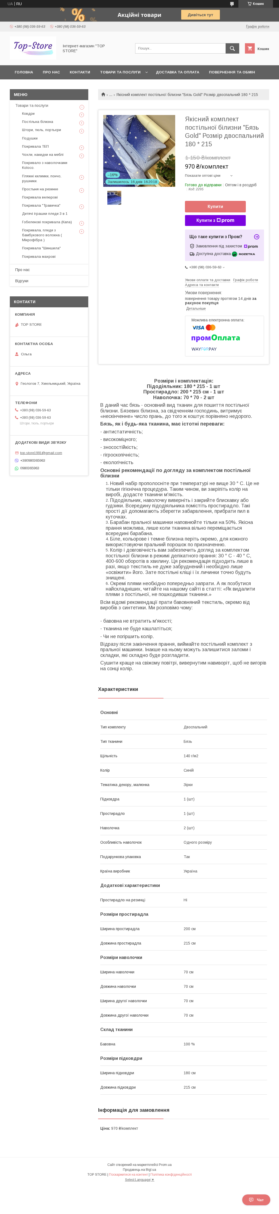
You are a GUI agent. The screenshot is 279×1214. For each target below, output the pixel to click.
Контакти (80, 72)
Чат (260, 1200)
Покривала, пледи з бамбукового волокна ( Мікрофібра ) (42, 235)
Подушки (30, 138)
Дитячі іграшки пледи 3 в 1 (45, 214)
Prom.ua (165, 1165)
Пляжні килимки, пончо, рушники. (41, 178)
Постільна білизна (37, 122)
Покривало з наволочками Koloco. (44, 165)
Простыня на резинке (40, 189)
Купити (215, 206)
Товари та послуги (120, 72)
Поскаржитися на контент (128, 1174)
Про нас (51, 72)
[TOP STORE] (33, 58)
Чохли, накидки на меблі (42, 155)
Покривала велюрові (40, 197)
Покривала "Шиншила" (41, 248)
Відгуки (21, 281)
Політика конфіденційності (171, 1174)
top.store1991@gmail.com (41, 453)
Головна (24, 72)
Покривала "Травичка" (41, 205)
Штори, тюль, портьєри (41, 130)
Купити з (205, 220)
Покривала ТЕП (35, 146)
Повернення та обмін (232, 72)
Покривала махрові (39, 256)
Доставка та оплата (177, 72)
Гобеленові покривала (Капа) (47, 222)
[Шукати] (232, 48)
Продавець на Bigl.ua (139, 1170)
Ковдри (28, 113)
